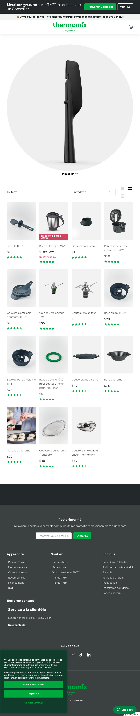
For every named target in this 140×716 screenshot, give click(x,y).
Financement (16, 582)
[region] (33, 681)
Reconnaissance (17, 567)
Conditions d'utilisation (115, 562)
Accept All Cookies (33, 684)
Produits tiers (109, 582)
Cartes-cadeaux (17, 572)
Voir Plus (125, 6)
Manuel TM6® (59, 582)
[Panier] (131, 27)
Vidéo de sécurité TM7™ (66, 572)
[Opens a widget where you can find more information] (125, 710)
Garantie (107, 572)
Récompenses (16, 577)
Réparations (59, 567)
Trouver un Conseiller (100, 6)
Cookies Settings (33, 702)
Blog (10, 587)
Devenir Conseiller (18, 562)
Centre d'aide (60, 562)
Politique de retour (113, 577)
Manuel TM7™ (60, 577)
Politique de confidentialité (117, 567)
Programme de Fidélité (115, 587)
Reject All (34, 693)
